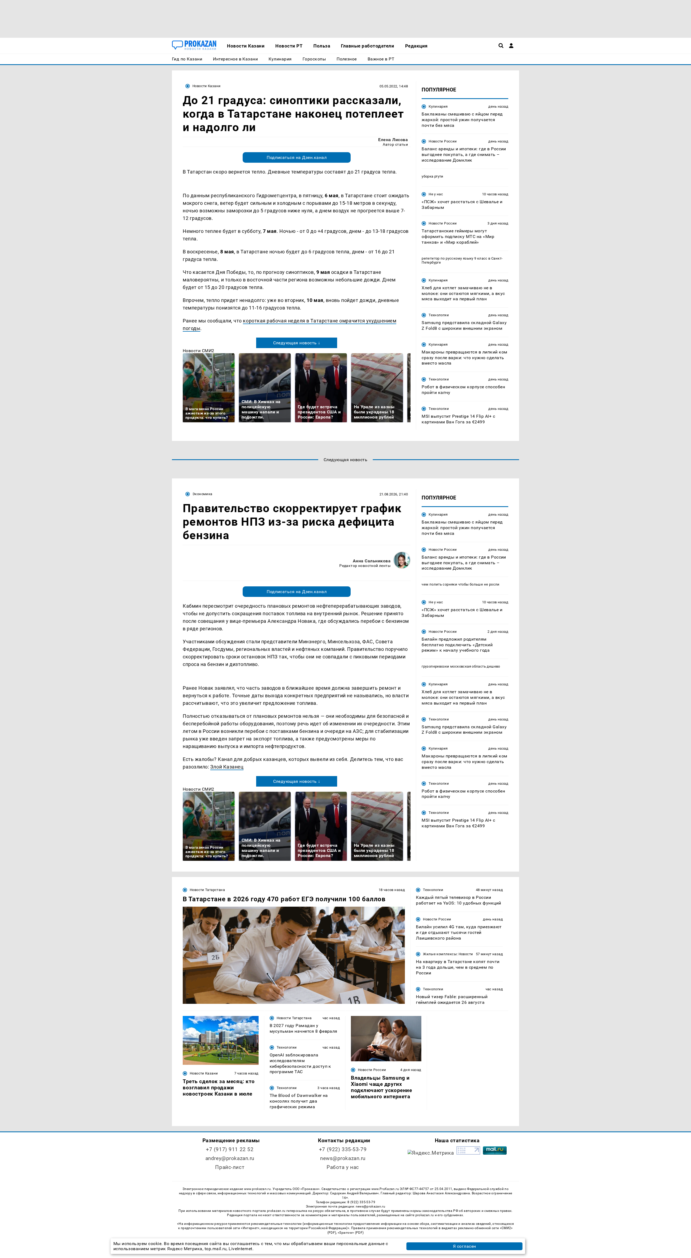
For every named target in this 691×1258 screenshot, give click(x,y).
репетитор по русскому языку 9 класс (454, 258)
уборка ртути (432, 176)
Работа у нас (343, 1167)
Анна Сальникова (372, 560)
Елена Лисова (393, 139)
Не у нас (436, 194)
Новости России (443, 141)
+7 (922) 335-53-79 (343, 1149)
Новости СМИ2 (198, 350)
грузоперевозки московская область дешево (461, 666)
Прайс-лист (229, 1167)
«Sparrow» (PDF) (351, 1233)
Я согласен (464, 1246)
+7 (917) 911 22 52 (229, 1149)
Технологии (439, 315)
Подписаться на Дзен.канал (297, 157)
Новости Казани (206, 86)
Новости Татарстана (207, 890)
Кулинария (438, 106)
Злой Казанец (226, 767)
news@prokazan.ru (342, 1158)
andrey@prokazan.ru (229, 1158)
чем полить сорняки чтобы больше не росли (461, 584)
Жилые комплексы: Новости (448, 954)
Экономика (202, 494)
